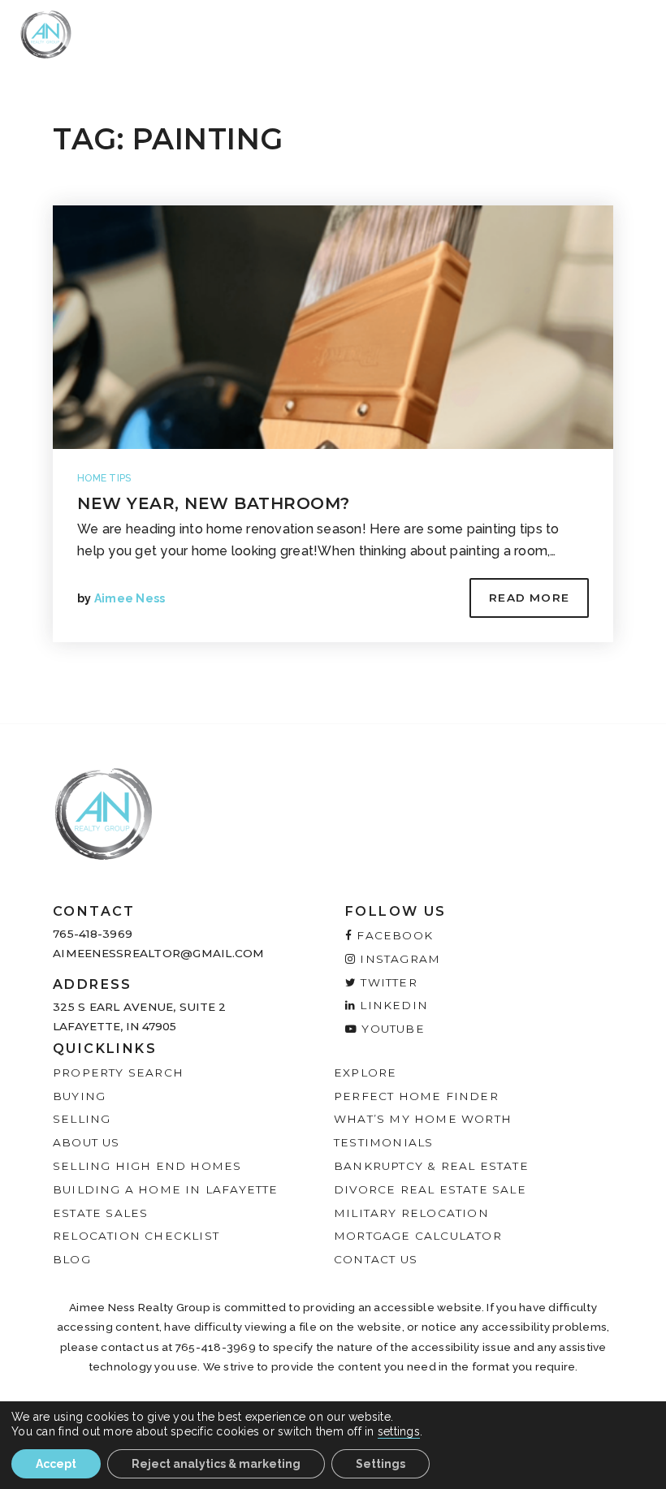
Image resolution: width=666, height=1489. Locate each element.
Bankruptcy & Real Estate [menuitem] (431, 1165)
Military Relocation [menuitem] (411, 1212)
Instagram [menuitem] (398, 958)
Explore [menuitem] (365, 1072)
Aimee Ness (130, 598)
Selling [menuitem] (81, 1118)
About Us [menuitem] (86, 1142)
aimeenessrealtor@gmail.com (159, 953)
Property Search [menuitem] (118, 1072)
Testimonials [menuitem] (383, 1142)
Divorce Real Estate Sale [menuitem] (430, 1189)
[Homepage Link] (45, 33)
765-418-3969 (92, 933)
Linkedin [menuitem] (392, 1005)
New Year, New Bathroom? (213, 503)
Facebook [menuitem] (392, 935)
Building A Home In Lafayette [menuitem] (166, 1189)
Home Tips (104, 478)
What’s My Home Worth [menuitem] (423, 1118)
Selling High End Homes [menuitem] (147, 1165)
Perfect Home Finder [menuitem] (416, 1096)
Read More (529, 597)
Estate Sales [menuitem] (100, 1212)
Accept (56, 1463)
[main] (333, 361)
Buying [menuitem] (79, 1096)
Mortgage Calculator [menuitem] (418, 1235)
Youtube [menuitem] (391, 1028)
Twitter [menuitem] (387, 982)
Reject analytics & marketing (216, 1463)
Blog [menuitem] (72, 1259)
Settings (380, 1463)
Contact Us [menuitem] (375, 1259)
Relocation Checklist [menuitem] (136, 1235)
